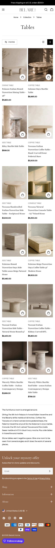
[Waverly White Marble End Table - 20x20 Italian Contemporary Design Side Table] (40, 358)
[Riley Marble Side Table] (14, 122)
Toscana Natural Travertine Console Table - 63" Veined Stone (40, 210)
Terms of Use (32, 478)
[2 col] (50, 42)
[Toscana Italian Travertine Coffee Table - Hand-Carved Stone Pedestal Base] (40, 122)
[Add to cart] (23, 77)
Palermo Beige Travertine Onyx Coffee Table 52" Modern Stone (40, 267)
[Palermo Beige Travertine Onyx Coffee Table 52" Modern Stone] (40, 240)
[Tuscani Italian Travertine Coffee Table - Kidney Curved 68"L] (40, 300)
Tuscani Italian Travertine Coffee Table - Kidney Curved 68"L (39, 328)
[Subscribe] (50, 471)
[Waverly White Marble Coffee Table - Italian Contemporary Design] (14, 358)
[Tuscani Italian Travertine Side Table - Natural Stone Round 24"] (14, 300)
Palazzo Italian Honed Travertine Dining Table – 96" (14, 92)
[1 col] (43, 42)
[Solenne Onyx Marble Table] (40, 64)
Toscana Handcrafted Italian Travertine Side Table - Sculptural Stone (13, 210)
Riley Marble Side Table (13, 146)
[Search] (46, 9)
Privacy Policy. (44, 478)
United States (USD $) (15, 510)
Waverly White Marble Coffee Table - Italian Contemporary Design (12, 385)
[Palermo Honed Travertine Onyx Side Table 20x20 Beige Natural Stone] (14, 240)
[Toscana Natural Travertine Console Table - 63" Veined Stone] (40, 182)
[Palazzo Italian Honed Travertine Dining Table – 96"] (14, 64)
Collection (27, 17)
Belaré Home (14, 535)
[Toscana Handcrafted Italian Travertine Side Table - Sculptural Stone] (14, 182)
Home (16, 17)
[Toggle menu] (3, 9)
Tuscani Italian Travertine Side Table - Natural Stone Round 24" (13, 328)
